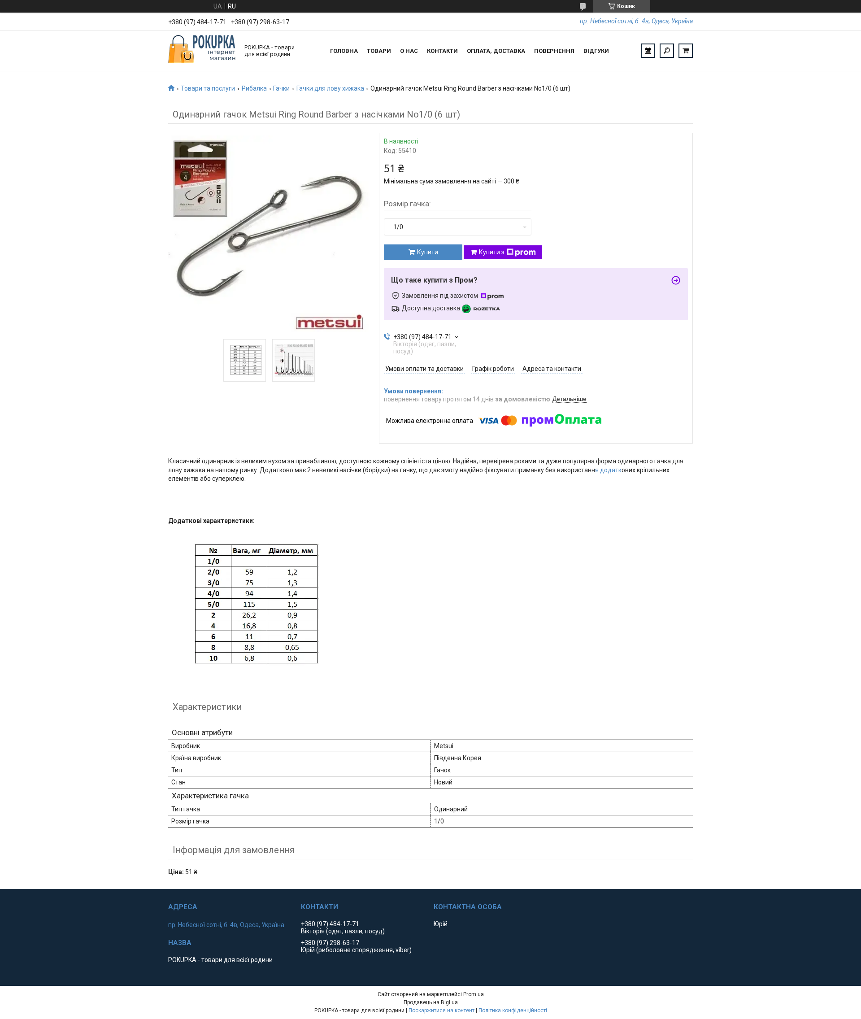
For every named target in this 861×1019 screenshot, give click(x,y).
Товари (379, 51)
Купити (427, 252)
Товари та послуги (208, 88)
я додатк (608, 470)
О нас (409, 51)
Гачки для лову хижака (330, 88)
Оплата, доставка (496, 51)
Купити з (491, 252)
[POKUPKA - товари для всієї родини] (201, 50)
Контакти (442, 51)
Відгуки (596, 51)
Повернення (554, 51)
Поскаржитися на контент (441, 1010)
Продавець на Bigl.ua (431, 1002)
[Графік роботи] (648, 51)
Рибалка (254, 88)
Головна (344, 51)
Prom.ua (473, 994)
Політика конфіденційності (512, 1010)
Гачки (281, 88)
